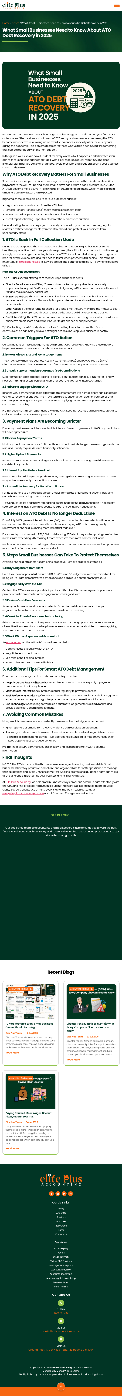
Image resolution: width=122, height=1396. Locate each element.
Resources (61, 1226)
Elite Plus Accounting (18, 782)
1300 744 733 (61, 1313)
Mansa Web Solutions (68, 1371)
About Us (61, 1213)
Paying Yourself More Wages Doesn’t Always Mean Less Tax (28, 1115)
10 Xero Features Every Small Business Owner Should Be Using (29, 1026)
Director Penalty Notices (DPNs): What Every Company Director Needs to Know (90, 1027)
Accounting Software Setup (60, 1278)
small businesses (29, 262)
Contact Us (61, 1234)
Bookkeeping (61, 1248)
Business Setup (61, 1282)
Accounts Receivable (61, 1274)
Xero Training (61, 1287)
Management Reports (61, 1265)
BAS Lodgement (61, 1257)
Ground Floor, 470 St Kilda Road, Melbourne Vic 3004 (61, 1350)
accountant (13, 642)
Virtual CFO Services (60, 1261)
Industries (61, 1221)
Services (61, 1217)
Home (6, 23)
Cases (15, 23)
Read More (12, 1052)
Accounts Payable (61, 1270)
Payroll (61, 1253)
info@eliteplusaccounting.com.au (23, 793)
